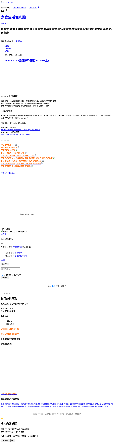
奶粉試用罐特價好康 (9, 404)
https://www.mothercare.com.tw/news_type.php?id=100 (20, 130)
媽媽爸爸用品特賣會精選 (79, 406)
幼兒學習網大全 (23, 406)
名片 (7, 51)
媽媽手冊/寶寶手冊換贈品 (83, 404)
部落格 (8, 48)
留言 (20, 247)
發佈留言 (5, 278)
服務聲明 (78, 414)
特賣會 (3, 234)
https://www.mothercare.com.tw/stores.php (16, 134)
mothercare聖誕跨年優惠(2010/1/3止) (27, 60)
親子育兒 (18, 253)
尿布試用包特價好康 (25, 404)
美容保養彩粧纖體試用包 (43, 404)
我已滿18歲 (5, 440)
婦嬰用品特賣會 (21, 256)
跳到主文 (4, 23)
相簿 (7, 46)
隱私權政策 (69, 414)
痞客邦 (15, 247)
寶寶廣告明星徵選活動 (101, 404)
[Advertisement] (15, 78)
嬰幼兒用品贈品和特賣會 (98, 406)
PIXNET (40, 414)
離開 (12, 440)
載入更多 (5, 264)
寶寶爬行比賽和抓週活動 (63, 404)
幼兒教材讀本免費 (37, 406)
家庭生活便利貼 (13, 17)
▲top (3, 260)
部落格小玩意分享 (62, 406)
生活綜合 (19, 41)
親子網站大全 (49, 406)
